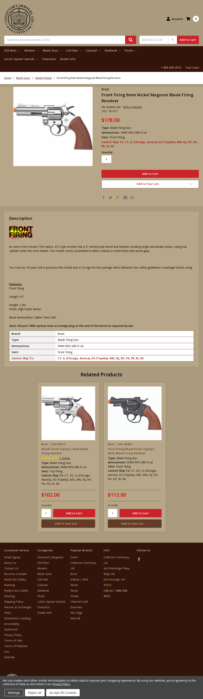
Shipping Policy (13, 601)
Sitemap (9, 657)
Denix (74, 557)
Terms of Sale (13, 640)
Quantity (46, 505)
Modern (30, 50)
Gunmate (76, 607)
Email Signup (12, 557)
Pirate (129, 50)
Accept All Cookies (63, 692)
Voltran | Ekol (79, 579)
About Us (10, 563)
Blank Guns (51, 50)
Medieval (111, 50)
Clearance (49, 59)
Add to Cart (188, 40)
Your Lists (192, 67)
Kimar (74, 585)
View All (75, 618)
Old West (10, 50)
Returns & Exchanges (18, 607)
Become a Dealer (15, 574)
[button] (186, 675)
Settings (14, 692)
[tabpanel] (68, 457)
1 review (64, 458)
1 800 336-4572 (171, 67)
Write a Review (132, 107)
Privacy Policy (13, 635)
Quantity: (107, 152)
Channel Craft (79, 601)
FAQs (7, 613)
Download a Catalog (17, 618)
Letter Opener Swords (19, 59)
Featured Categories (50, 557)
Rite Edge (76, 613)
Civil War (72, 50)
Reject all (34, 692)
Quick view (68, 413)
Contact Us (11, 568)
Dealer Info (68, 59)
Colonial (92, 50)
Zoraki (74, 596)
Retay (74, 590)
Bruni (73, 574)
